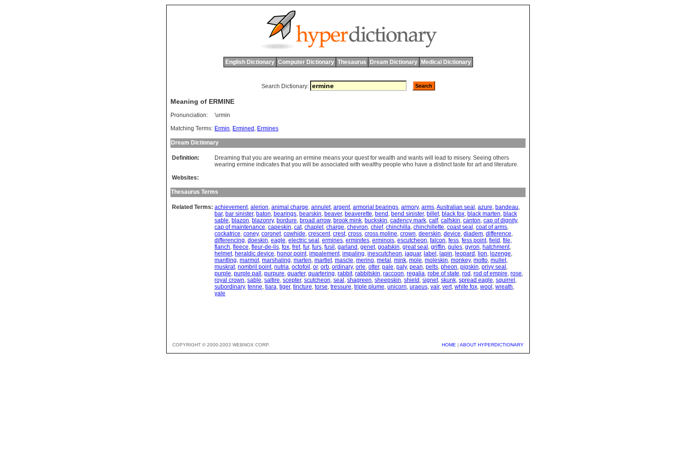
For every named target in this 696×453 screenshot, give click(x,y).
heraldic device (254, 253)
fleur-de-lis (265, 247)
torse (321, 286)
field (494, 240)
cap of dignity (500, 220)
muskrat (224, 266)
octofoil (301, 266)
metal (384, 260)
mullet (498, 260)
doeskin (258, 240)
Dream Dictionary (394, 62)
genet (367, 247)
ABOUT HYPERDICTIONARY (492, 344)
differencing (229, 240)
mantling (225, 260)
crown (408, 233)
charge (335, 227)
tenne (255, 286)
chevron (357, 227)
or (315, 266)
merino (365, 260)
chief (377, 227)
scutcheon (317, 280)
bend (381, 213)
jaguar (413, 253)
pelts (432, 266)
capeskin (279, 227)
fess (453, 240)
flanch (222, 247)
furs (316, 247)
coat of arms (491, 227)
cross (355, 233)
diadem (473, 233)
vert (447, 286)
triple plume (369, 286)
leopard (465, 253)
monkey (461, 260)
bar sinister (239, 213)
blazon (240, 220)
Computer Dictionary (306, 62)
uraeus (419, 286)
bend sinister (407, 213)
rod (466, 273)
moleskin (436, 260)
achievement (231, 207)
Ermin (222, 128)
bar (218, 213)
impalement (324, 253)
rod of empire (490, 273)
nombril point (254, 266)
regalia (416, 273)
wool (486, 286)
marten (303, 260)
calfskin (450, 220)
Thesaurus (352, 62)
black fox (453, 213)
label (430, 253)
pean (416, 266)
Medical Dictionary (446, 62)
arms (427, 207)
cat (298, 227)
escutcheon (412, 240)
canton (472, 220)
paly (401, 266)
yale (219, 293)
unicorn (397, 286)
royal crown (229, 280)
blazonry (263, 220)
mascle (344, 260)
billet (433, 213)
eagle (278, 240)
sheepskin (388, 280)
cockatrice (227, 233)
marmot (249, 260)
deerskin (430, 233)
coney (251, 233)
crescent (319, 233)
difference (498, 233)
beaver (333, 213)
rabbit (345, 273)
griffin (438, 247)
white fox (466, 286)
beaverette (358, 213)
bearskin (310, 213)
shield (411, 280)
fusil (329, 247)
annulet (320, 207)
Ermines (267, 128)
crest (339, 233)
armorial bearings (375, 207)
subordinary (229, 286)
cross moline (381, 233)
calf (433, 220)
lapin (445, 253)
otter (373, 266)
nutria (281, 266)
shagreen (359, 280)
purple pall (247, 273)
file (506, 240)
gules (455, 247)
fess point (474, 240)
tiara (271, 286)
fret (296, 247)
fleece (241, 247)
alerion (259, 207)
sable (254, 280)
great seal (415, 247)
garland (347, 247)
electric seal (303, 240)
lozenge (500, 253)
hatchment (495, 247)
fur (306, 247)
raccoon (393, 273)
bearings (285, 213)
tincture (302, 286)
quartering (321, 273)
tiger (284, 286)
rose (516, 273)
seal (338, 280)
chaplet (313, 227)
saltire (272, 280)
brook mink (347, 220)
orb (325, 266)
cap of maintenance (239, 227)
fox (285, 247)
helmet (223, 253)
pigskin (469, 266)
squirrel (505, 280)
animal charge (289, 207)
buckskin (376, 220)
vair (434, 286)
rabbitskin (367, 273)
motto (480, 260)
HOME (449, 344)
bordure (287, 220)
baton (263, 213)
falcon (438, 240)
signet (430, 280)
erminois (383, 240)
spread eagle (476, 280)
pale (387, 266)
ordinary (342, 266)
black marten (483, 213)
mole (415, 260)
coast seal (460, 227)
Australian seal (456, 207)
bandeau (506, 207)
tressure (340, 286)
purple (222, 273)
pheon (449, 266)
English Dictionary (250, 62)
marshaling (276, 260)
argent (341, 207)
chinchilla (398, 227)
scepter (292, 280)
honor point (291, 253)
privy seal (494, 266)
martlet (323, 260)
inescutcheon (384, 253)
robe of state (443, 273)
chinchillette (428, 227)
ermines (332, 240)
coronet (271, 233)
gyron (472, 247)
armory (410, 207)
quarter (296, 273)
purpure (274, 273)
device (452, 233)
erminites (357, 240)
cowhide (294, 233)
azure (485, 207)
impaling (353, 253)
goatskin (389, 247)
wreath (504, 286)
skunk (448, 280)
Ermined (243, 128)
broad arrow (315, 220)
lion (482, 253)
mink (400, 260)
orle (361, 266)
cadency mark (408, 220)
